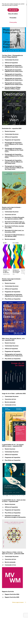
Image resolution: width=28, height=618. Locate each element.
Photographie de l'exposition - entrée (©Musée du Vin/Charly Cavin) (14, 144)
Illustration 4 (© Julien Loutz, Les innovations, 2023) (14, 231)
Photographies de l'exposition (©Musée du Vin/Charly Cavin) (14, 295)
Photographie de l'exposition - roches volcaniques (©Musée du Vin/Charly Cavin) (14, 168)
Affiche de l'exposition (11, 62)
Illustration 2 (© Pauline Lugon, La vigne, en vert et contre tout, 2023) (15, 222)
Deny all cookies (13, 14)
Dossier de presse (10, 131)
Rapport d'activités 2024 (12, 594)
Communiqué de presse (11, 60)
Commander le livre (10, 405)
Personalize (13, 17)
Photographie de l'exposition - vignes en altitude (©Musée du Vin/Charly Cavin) (14, 162)
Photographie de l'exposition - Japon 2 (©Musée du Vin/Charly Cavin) (14, 156)
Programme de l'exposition (12, 140)
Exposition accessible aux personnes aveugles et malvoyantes (15, 516)
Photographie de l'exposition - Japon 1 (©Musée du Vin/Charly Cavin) (14, 150)
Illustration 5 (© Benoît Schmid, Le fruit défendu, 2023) (14, 235)
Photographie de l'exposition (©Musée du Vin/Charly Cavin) (14, 66)
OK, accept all (13, 10)
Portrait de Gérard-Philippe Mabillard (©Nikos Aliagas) (13, 88)
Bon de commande (10, 239)
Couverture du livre (10, 214)
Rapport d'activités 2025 (12, 597)
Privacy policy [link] (13, 22)
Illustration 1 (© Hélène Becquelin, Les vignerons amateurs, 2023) (14, 218)
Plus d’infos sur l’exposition (13, 299)
